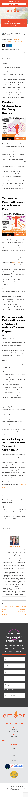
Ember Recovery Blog (19, 39)
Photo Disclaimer (15, 789)
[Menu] (3, 11)
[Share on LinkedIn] (10, 45)
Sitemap (9, 788)
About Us (14, 755)
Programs (14, 748)
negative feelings (16, 262)
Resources (14, 758)
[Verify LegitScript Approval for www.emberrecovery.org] (7, 766)
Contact (14, 760)
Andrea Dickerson (18, 41)
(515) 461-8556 (14, 4)
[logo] (14, 9)
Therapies (14, 751)
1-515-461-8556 (14, 736)
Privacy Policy (15, 788)
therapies (21, 465)
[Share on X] (3, 45)
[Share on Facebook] (7, 45)
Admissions (14, 753)
